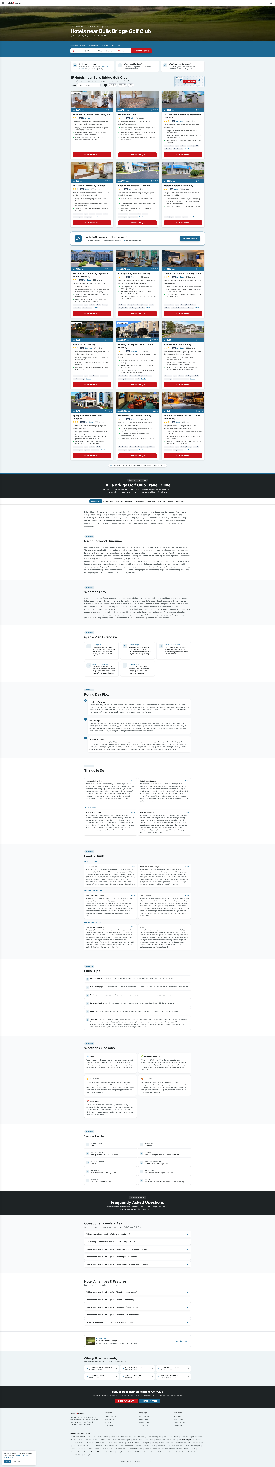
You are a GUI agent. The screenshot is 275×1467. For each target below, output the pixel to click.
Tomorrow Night (93, 45)
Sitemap (151, 1462)
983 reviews (95, 189)
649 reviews (190, 277)
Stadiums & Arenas (76, 1440)
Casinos (89, 1449)
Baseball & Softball (102, 1437)
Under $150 (112, 85)
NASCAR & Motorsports (142, 1443)
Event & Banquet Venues (174, 1446)
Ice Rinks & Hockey (140, 1437)
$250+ (131, 85)
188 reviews (184, 189)
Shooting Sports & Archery (92, 1455)
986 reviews (97, 280)
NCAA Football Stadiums (178, 1443)
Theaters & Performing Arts (192, 1446)
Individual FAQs (144, 1416)
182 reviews (145, 277)
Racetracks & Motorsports (159, 1452)
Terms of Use (143, 1425)
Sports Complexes (196, 1437)
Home (72, 27)
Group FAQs (143, 1419)
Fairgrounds (161, 1446)
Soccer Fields (91, 1437)
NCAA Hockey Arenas (96, 1446)
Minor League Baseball (126, 1443)
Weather (170, 501)
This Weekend (105, 45)
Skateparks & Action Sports (177, 1452)
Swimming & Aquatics (154, 1437)
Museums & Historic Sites (134, 1449)
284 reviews (143, 351)
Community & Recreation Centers (172, 1449)
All (105, 85)
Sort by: (73, 85)
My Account (178, 1425)
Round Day (129, 501)
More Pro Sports (164, 1443)
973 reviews (98, 348)
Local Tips (161, 501)
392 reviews (186, 422)
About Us (108, 1422)
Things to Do (139, 501)
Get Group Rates (189, 238)
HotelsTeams (13, 3)
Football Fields (115, 1437)
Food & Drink (151, 501)
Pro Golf (154, 1443)
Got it (8, 1462)
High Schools (149, 1440)
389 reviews (190, 348)
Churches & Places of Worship (79, 1452)
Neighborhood (95, 501)
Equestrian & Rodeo (105, 1440)
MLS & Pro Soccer (111, 1443)
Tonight (82, 45)
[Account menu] (271, 3)
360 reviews (139, 189)
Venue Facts (180, 501)
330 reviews (99, 422)
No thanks (16, 1462)
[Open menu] (3, 3)
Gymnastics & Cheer (90, 1440)
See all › (187, 148)
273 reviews (139, 118)
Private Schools (171, 1440)
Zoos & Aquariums (119, 1449)
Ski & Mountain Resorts (142, 1452)
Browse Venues (80, 27)
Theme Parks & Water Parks (103, 1449)
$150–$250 (122, 85)
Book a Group (178, 1419)
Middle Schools (160, 1440)
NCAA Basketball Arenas (195, 1443)
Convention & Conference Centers (144, 1446)
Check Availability (126, 1401)
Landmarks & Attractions (152, 1449)
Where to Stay (108, 501)
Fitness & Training (138, 1440)
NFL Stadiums (197, 1440)
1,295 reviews (190, 121)
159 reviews (144, 419)
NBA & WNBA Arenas (76, 1443)
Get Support (178, 1416)
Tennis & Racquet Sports (170, 1437)
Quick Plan (119, 501)
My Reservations (179, 1422)
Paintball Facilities (75, 1455)
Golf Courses (91, 27)
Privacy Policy (144, 1422)
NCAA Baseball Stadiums (80, 1446)
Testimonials (109, 1425)
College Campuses (111, 1446)
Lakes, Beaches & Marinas (125, 1452)
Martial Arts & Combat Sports (121, 1440)
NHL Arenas (100, 1443)
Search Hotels (142, 51)
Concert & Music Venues (77, 1449)
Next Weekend (116, 45)
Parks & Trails (110, 1452)
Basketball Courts (126, 1437)
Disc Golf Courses (193, 1452)
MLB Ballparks (89, 1443)
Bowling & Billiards (190, 1449)
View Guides (109, 1419)
